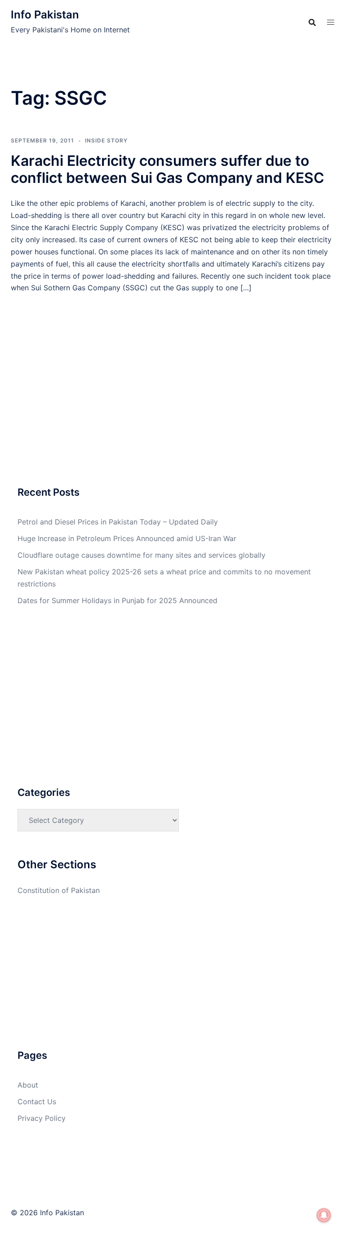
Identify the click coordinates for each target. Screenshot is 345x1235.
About (28, 1084)
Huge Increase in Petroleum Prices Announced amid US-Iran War (127, 538)
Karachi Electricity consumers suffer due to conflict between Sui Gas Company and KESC (167, 169)
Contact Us (37, 1101)
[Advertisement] (172, 360)
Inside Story (106, 140)
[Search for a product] (312, 22)
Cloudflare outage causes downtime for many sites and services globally (141, 555)
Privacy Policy (42, 1118)
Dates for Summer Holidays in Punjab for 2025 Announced (117, 600)
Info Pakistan (45, 14)
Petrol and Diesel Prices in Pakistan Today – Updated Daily (118, 521)
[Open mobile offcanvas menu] (330, 22)
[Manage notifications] (324, 1215)
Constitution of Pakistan (59, 890)
